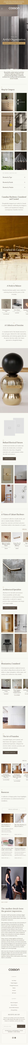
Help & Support (14, 1002)
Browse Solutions (10, 607)
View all (24, 529)
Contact (14, 990)
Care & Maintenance (14, 1007)
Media (14, 988)
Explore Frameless (10, 752)
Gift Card (14, 993)
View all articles (14, 809)
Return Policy (14, 1005)
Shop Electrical (9, 458)
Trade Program (14, 983)
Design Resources (14, 985)
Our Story (14, 980)
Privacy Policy (14, 1010)
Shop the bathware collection (14, 44)
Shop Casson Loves (14, 386)
